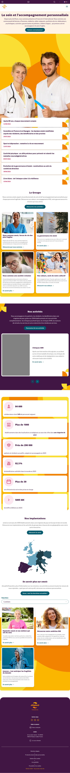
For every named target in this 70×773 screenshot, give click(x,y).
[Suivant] (37, 381)
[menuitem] (2, 2)
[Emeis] (4, 6)
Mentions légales (35, 751)
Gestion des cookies (35, 758)
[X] (35, 720)
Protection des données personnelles (35, 755)
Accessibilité (35, 762)
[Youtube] (32, 720)
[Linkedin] (38, 720)
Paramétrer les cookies (35, 766)
